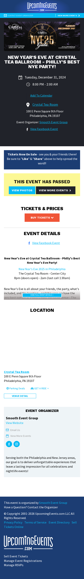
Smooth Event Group (53, 122)
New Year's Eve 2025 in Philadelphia (42, 269)
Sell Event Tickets (16, 556)
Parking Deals (17, 388)
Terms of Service (35, 522)
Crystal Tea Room (16, 372)
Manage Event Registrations (23, 561)
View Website (14, 423)
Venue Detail (20, 395)
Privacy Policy (13, 522)
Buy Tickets (41, 217)
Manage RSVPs (13, 565)
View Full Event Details (41, 295)
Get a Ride (40, 388)
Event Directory (59, 522)
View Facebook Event (44, 129)
